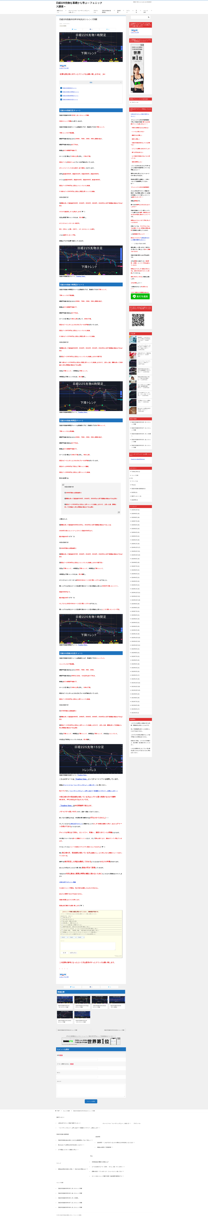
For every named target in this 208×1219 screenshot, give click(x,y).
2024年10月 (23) (135, 555)
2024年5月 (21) (135, 573)
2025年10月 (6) (135, 509)
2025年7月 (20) (135, 521)
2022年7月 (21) (135, 656)
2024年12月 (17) (135, 547)
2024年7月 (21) (135, 566)
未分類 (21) (134, 492)
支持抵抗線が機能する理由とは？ (100, 1162)
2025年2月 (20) (135, 540)
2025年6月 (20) (135, 525)
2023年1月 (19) (135, 634)
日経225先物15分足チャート (70, 99)
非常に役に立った (67, 917)
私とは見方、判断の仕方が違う (70, 921)
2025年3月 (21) (135, 536)
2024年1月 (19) (135, 588)
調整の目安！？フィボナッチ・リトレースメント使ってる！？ (108, 1171)
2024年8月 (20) (135, 562)
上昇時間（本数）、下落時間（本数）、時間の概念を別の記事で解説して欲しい (81, 930)
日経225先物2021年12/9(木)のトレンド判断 (64, 1021)
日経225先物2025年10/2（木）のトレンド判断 (70, 1188)
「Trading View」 (80, 276)
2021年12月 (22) (135, 682)
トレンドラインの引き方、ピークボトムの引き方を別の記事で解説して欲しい (80, 928)
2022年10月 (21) (135, 645)
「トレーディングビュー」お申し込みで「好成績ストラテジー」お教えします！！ (93, 791)
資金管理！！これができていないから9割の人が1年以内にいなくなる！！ (144, 339)
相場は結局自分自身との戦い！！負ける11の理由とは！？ (143, 378)
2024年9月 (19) (135, 558)
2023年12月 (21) (135, 592)
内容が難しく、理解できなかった (70, 923)
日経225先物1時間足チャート (70, 95)
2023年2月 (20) (135, 630)
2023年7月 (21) (135, 611)
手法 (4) (133, 485)
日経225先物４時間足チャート (71, 91)
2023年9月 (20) (135, 603)
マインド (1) (134, 481)
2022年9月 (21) (135, 649)
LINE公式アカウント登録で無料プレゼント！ (144, 355)
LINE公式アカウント (76, 823)
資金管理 (119, 11)
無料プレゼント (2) (136, 496)
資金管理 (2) (134, 500)
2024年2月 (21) (135, 585)
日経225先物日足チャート (70, 88)
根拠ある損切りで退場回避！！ (105, 1147)
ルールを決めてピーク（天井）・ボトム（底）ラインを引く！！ (144, 394)
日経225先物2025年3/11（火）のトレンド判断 (63, 1006)
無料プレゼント (60, 11)
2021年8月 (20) (135, 697)
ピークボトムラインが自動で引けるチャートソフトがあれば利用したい (80, 934)
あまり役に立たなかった (68, 919)
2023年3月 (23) (135, 626)
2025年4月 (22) (135, 532)
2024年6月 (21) (135, 570)
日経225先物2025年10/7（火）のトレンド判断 (70, 1202)
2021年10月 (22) (135, 690)
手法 (136, 11)
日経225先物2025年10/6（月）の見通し (68, 1198)
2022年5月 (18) (135, 664)
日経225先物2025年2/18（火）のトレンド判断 (81, 1021)
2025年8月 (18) (135, 517)
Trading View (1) (135, 471)
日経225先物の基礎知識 (106, 11)
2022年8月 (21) (135, 652)
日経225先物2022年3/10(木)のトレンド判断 (114, 1030)
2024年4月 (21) (135, 577)
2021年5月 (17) (135, 709)
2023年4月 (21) (135, 622)
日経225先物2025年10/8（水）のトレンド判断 (70, 1207)
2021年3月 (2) (135, 712)
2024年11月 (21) (135, 551)
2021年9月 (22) (135, 694)
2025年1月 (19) (135, 543)
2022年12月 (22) (135, 637)
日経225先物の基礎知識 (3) (138, 488)
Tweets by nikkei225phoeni (138, 459)
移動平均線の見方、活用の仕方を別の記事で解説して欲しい (76, 926)
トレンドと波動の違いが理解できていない (72, 924)
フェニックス (119, 955)
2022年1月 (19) (135, 679)
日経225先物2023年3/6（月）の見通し (115, 1006)
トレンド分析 (145, 11)
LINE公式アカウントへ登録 (67, 882)
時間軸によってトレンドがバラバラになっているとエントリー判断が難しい (80, 932)
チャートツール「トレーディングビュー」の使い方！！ (79, 11)
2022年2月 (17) (135, 675)
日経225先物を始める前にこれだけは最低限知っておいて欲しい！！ (144, 370)
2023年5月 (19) (135, 618)
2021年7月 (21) (135, 701)
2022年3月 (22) (135, 671)
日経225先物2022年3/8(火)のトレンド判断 (67, 1030)
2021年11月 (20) (135, 686)
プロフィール (96, 11)
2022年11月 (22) (135, 641)
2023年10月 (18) (135, 600)
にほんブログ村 (64, 68)
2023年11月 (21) (135, 596)
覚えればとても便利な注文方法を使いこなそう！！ (144, 410)
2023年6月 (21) (135, 615)
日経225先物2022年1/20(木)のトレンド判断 (99, 1006)
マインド (128, 11)
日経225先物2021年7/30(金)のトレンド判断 (82, 1006)
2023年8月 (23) (135, 607)
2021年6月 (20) (135, 705)
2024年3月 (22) (135, 581)
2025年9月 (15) (135, 513)
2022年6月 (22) (135, 660)
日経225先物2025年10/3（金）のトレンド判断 (70, 1193)
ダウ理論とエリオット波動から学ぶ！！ (144, 401)
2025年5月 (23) (135, 528)
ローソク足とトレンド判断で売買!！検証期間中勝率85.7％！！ (144, 386)
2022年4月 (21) (135, 667)
